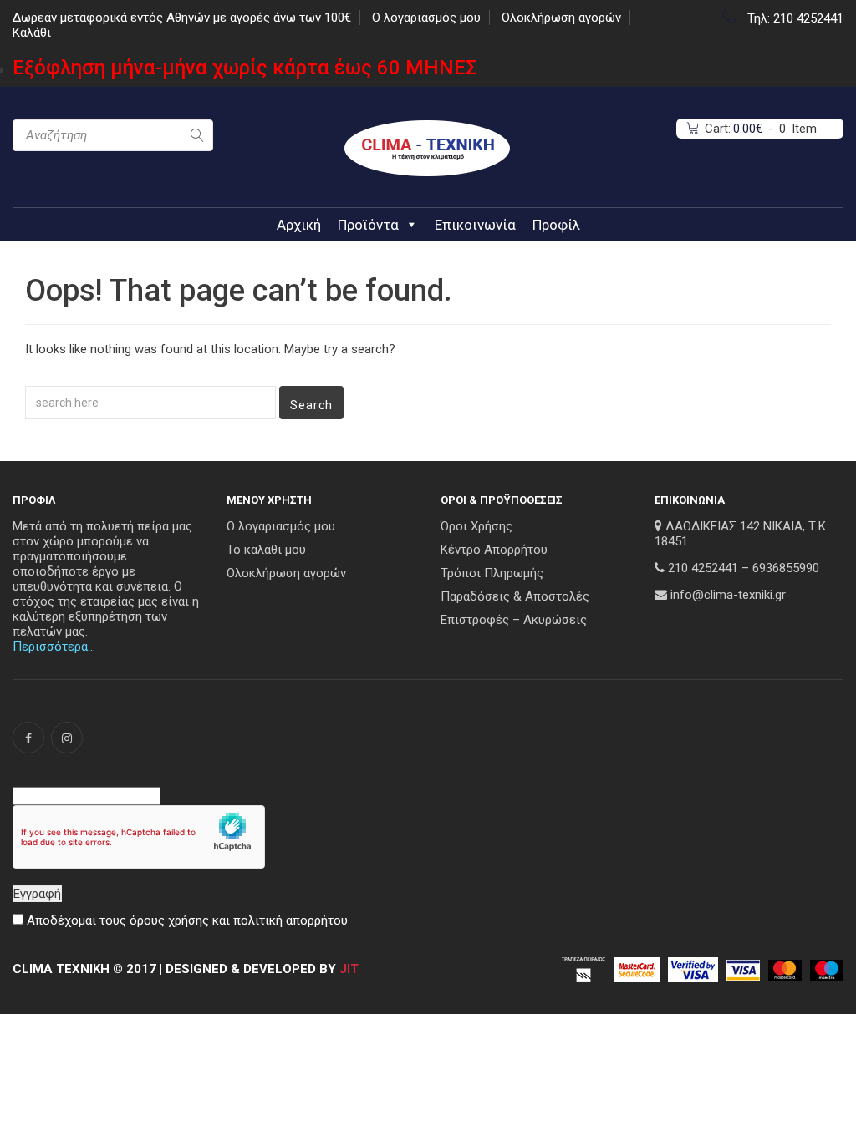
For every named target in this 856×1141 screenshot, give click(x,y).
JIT (349, 968)
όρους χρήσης (169, 920)
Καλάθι (32, 32)
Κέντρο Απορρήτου (494, 549)
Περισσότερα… (54, 646)
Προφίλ (556, 224)
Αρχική (299, 224)
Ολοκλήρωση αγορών (561, 17)
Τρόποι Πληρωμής (492, 573)
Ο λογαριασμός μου (426, 17)
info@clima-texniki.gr (728, 594)
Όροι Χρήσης (476, 526)
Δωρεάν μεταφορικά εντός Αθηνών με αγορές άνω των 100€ (182, 17)
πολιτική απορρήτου (290, 920)
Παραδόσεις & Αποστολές (515, 596)
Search (311, 405)
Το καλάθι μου (266, 549)
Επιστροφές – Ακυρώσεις (514, 619)
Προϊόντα (368, 224)
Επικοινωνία (475, 224)
